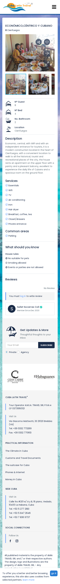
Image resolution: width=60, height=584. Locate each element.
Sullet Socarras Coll (28, 307)
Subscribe (46, 345)
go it (53, 573)
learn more (28, 579)
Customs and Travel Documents (23, 458)
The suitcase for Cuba (17, 465)
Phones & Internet (15, 472)
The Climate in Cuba (16, 450)
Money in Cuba (13, 479)
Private (12, 352)
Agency (24, 352)
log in (23, 296)
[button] (47, 64)
